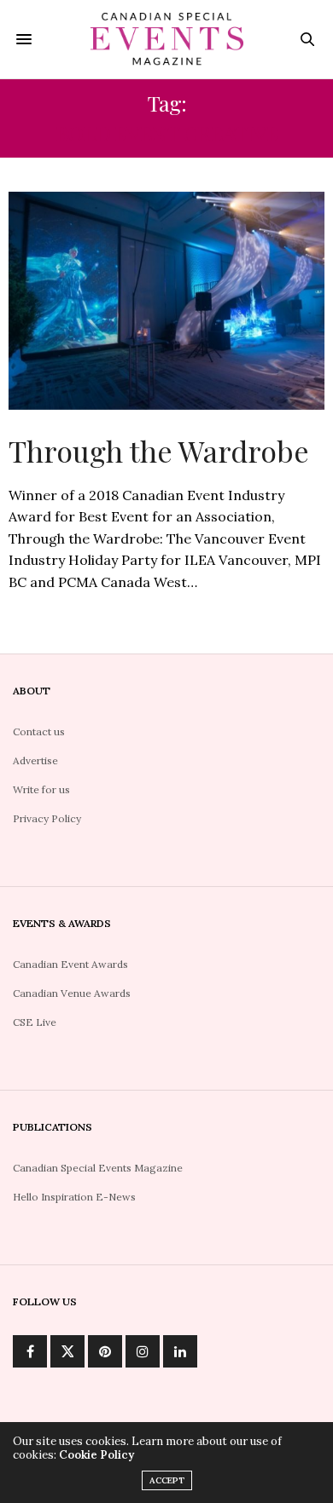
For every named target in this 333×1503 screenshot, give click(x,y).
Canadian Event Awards (70, 964)
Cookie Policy (96, 1455)
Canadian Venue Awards (72, 993)
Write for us (41, 789)
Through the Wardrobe (159, 450)
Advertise (35, 760)
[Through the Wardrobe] (166, 301)
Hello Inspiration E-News (74, 1196)
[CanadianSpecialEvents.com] (166, 39)
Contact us (39, 731)
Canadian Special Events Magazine (98, 1167)
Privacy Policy (47, 818)
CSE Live (34, 1022)
